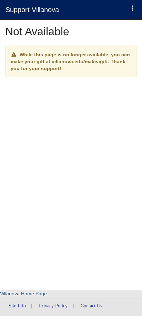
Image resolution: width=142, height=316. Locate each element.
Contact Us (91, 305)
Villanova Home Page (23, 293)
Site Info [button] (17, 305)
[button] (132, 8)
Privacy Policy (53, 305)
